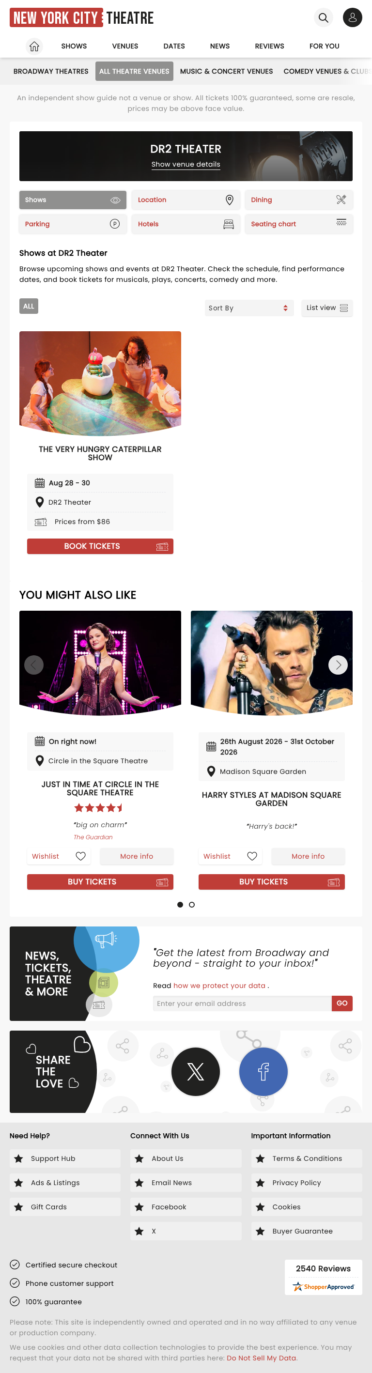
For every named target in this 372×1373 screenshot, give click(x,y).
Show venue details (186, 164)
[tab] (180, 904)
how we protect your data (220, 985)
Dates (174, 46)
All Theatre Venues (134, 71)
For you (325, 46)
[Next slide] (338, 665)
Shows (74, 46)
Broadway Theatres (51, 71)
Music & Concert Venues (226, 71)
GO (342, 1003)
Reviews (270, 46)
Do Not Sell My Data (261, 1358)
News (220, 46)
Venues (125, 46)
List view (321, 307)
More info (136, 856)
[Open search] (323, 17)
